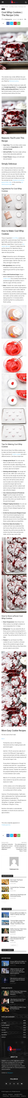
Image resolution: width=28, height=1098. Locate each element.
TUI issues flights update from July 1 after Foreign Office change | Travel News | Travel (17, 922)
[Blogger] (6, 1083)
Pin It (3, 738)
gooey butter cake (7, 182)
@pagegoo (10, 1072)
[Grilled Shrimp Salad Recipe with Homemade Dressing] (5, 896)
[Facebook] (8, 23)
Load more (13, 945)
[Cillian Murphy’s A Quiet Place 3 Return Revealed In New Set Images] (5, 939)
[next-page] (5, 902)
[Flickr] (13, 1083)
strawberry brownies (18, 180)
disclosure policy (14, 81)
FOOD (6, 6)
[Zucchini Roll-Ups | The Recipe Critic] (5, 889)
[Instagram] (17, 1083)
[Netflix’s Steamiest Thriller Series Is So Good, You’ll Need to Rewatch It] (5, 931)
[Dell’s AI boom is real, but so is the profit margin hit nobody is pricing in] (5, 980)
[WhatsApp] (18, 23)
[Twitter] (11, 23)
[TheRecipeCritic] (3, 19)
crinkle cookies (16, 454)
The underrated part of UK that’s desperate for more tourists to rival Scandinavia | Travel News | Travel (20, 848)
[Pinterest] (15, 23)
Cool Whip (15, 238)
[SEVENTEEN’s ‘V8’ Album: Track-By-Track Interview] (5, 1009)
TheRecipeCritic (8, 19)
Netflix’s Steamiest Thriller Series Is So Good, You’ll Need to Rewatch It (18, 930)
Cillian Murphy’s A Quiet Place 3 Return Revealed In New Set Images (18, 939)
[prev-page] (3, 902)
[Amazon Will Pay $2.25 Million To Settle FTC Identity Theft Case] (5, 915)
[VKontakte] (21, 1083)
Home (3, 6)
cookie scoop (6, 278)
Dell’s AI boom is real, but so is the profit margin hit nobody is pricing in (17, 980)
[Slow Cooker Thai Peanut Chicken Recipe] (5, 882)
